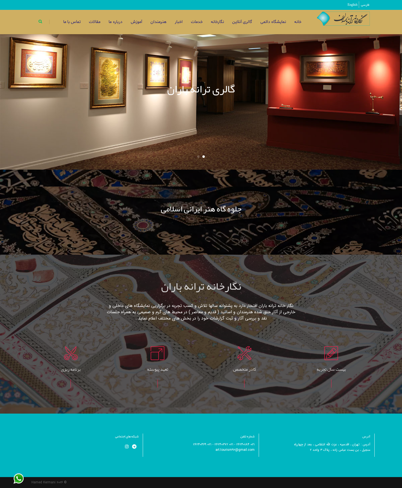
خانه (297, 22)
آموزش (136, 22)
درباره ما (115, 22)
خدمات (197, 22)
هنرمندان (158, 22)
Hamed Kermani (43, 482)
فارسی (365, 4)
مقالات (94, 22)
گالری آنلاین (242, 22)
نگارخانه (217, 22)
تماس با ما (72, 22)
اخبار (179, 22)
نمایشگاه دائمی (273, 22)
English (352, 4)
